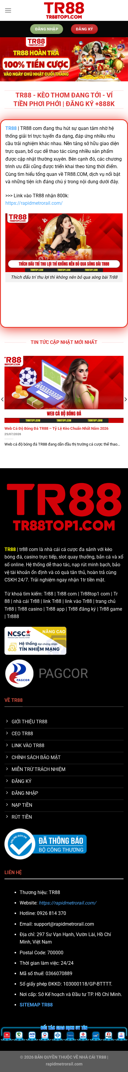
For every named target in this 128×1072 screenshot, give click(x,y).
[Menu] (8, 10)
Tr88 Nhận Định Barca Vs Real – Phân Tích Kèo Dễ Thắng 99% (61, 428)
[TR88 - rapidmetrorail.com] (64, 10)
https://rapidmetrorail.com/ (34, 203)
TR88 (10, 549)
